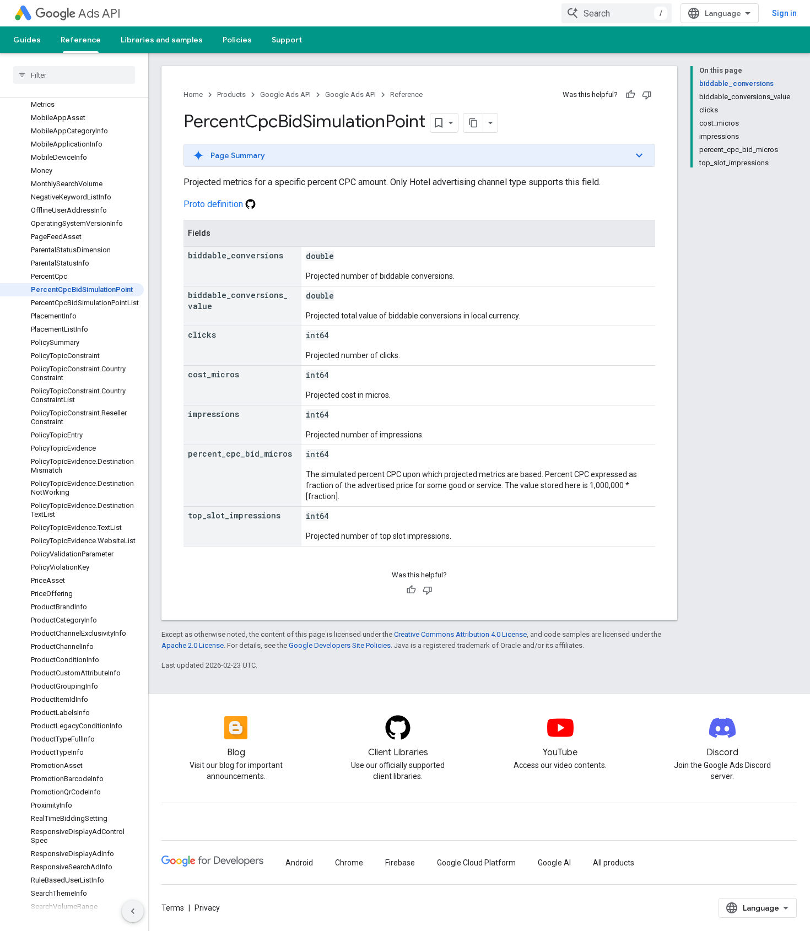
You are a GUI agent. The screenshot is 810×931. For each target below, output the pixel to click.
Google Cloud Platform (476, 862)
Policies (237, 40)
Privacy (207, 907)
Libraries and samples (162, 40)
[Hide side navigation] (133, 911)
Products (231, 94)
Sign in (784, 13)
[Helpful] (630, 94)
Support (287, 40)
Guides (27, 40)
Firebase (400, 862)
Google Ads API (285, 94)
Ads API (99, 13)
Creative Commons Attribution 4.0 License (460, 634)
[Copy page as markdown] (473, 122)
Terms (172, 907)
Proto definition (214, 204)
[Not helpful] (647, 94)
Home (193, 94)
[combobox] (616, 13)
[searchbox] (74, 75)
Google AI (554, 862)
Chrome (349, 862)
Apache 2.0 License (192, 645)
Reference (81, 40)
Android (299, 862)
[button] (419, 155)
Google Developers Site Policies (340, 645)
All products (613, 862)
